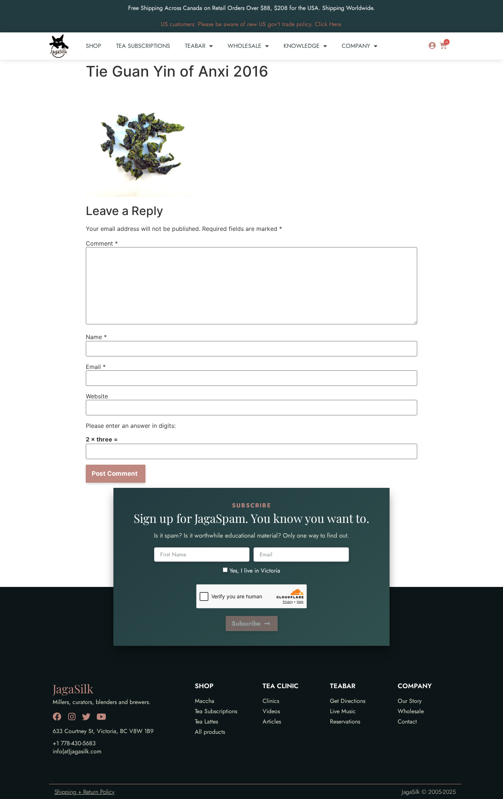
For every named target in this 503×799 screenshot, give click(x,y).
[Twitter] (86, 716)
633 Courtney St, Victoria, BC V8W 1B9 (103, 731)
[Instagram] (71, 716)
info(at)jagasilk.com (77, 751)
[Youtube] (101, 716)
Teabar (195, 46)
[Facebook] (57, 716)
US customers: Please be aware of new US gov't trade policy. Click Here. (251, 24)
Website (97, 396)
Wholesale (244, 46)
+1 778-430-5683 (74, 743)
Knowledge (302, 46)
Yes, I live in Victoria (254, 570)
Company (356, 46)
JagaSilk (73, 688)
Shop (93, 46)
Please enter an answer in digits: (131, 426)
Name (96, 337)
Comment (102, 243)
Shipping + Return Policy (84, 792)
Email (96, 367)
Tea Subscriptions (143, 46)
